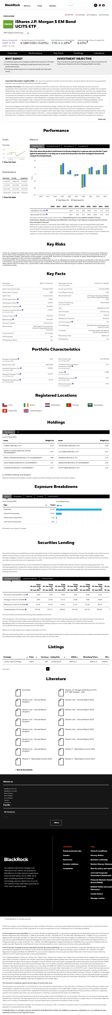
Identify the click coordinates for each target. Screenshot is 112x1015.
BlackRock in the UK (10, 789)
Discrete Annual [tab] (52, 146)
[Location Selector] (100, 5)
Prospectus (93, 15)
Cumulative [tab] (82, 146)
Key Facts (59, 53)
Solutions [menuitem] (52, 6)
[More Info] (71, 42)
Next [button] (50, 669)
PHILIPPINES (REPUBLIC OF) (69, 446)
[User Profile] (103, 5)
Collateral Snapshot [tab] (30, 578)
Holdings (78, 53)
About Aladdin (8, 795)
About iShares (8, 793)
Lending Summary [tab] (11, 578)
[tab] (15, 152)
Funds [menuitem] (39, 6)
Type (5, 505)
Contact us (7, 802)
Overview (12, 53)
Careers (6, 800)
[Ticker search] (95, 5)
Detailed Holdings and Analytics (18, 475)
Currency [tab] (40, 496)
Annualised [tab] (68, 146)
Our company (8, 798)
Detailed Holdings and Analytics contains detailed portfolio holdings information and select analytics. (39, 478)
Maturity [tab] (29, 496)
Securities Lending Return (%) (15, 595)
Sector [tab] (7, 496)
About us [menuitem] (27, 6)
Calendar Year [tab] (37, 146)
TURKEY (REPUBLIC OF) (13, 446)
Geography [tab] (18, 496)
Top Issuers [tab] (9, 432)
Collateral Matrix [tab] (47, 578)
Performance (35, 53)
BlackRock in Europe (10, 791)
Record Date (6, 178)
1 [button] (47, 669)
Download (105, 15)
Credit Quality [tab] (53, 496)
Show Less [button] (102, 119)
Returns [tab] (34, 140)
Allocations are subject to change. (14, 528)
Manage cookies (98, 898)
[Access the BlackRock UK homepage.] (16, 861)
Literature (99, 53)
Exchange (7, 657)
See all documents (24, 770)
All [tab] (18, 432)
